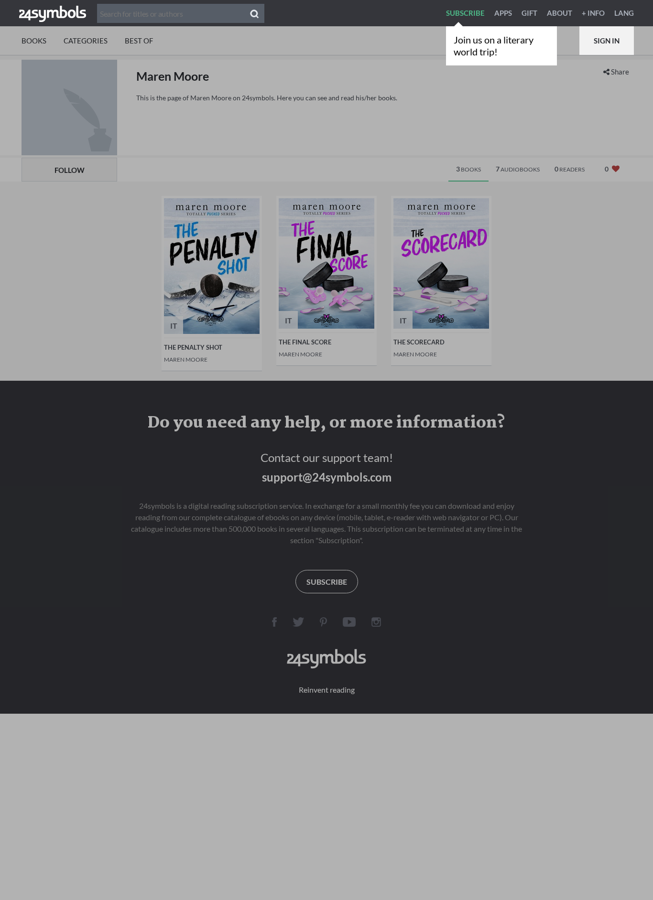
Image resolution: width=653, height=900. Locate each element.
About (559, 13)
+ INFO (593, 13)
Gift (529, 13)
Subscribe (465, 13)
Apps (503, 13)
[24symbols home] (52, 13)
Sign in (607, 40)
